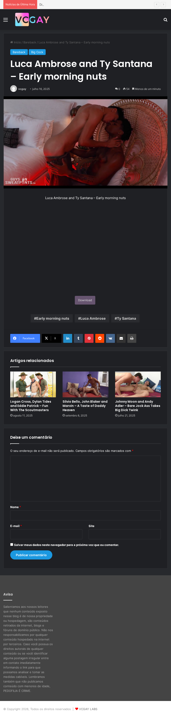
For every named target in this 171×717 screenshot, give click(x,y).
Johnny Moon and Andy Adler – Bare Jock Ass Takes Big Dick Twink (137, 405)
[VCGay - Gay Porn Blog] (32, 19)
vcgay (22, 89)
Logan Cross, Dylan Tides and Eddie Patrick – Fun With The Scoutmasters (30, 405)
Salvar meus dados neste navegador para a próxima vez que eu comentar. (66, 545)
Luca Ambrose (93, 318)
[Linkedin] (67, 338)
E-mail (16, 526)
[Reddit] (99, 338)
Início (17, 42)
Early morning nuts (52, 318)
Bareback (29, 42)
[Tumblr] (78, 338)
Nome (15, 507)
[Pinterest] (89, 338)
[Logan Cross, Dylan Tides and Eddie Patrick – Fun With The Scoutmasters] (33, 384)
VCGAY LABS (88, 709)
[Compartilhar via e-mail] (121, 338)
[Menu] (5, 21)
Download (85, 300)
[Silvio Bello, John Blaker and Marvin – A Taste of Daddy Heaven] (85, 384)
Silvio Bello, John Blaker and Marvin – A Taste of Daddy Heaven (85, 405)
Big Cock (37, 52)
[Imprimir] (131, 338)
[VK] (110, 338)
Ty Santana (126, 318)
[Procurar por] (165, 21)
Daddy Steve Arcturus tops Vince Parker (67, 4)
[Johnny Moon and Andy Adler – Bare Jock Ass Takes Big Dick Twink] (138, 384)
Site (91, 526)
